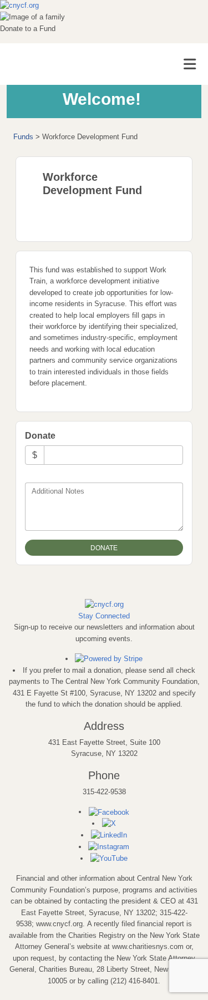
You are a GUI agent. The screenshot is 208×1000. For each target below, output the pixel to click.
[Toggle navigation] (190, 64)
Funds (23, 137)
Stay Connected (104, 616)
